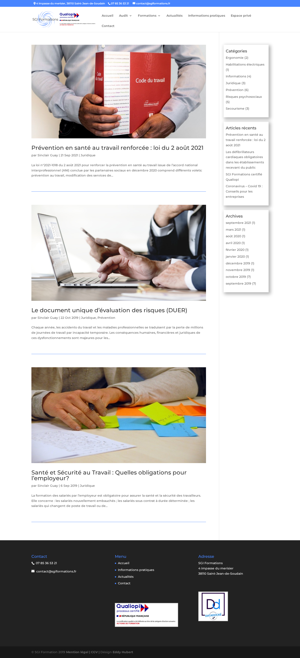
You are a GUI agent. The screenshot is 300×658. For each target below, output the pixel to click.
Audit (123, 16)
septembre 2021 (238, 223)
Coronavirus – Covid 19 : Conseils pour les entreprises (244, 191)
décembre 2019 (238, 263)
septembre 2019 (238, 283)
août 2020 (233, 236)
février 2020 (235, 250)
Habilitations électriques (245, 64)
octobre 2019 (236, 277)
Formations (147, 16)
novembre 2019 (238, 270)
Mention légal (77, 652)
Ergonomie (235, 58)
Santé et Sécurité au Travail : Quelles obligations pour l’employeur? (109, 475)
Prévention (106, 318)
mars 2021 (233, 230)
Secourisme (235, 109)
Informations (236, 76)
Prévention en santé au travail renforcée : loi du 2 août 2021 (117, 147)
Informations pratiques (206, 16)
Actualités (174, 16)
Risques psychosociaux (244, 97)
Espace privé (241, 16)
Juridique (88, 155)
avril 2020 (233, 243)
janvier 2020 (235, 257)
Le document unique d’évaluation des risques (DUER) (109, 310)
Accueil (107, 16)
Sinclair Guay (48, 155)
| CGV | (94, 652)
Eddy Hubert (123, 652)
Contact (108, 26)
